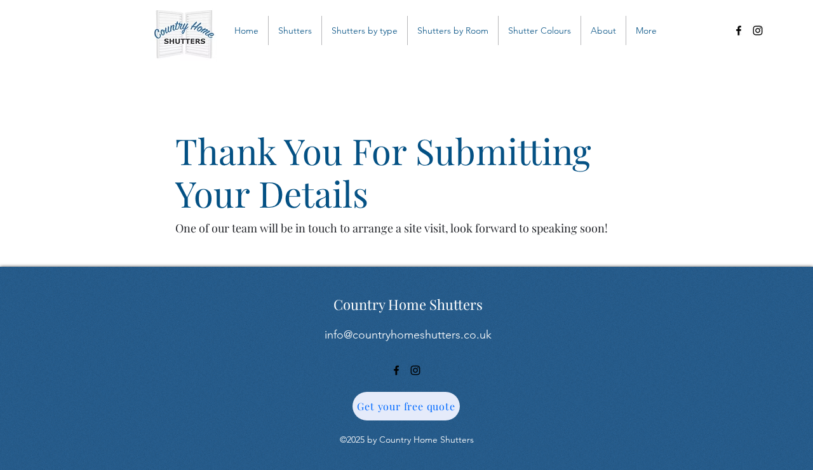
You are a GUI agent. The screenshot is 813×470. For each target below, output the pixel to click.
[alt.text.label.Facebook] (738, 30)
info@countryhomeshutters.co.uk (408, 335)
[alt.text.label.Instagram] (757, 30)
